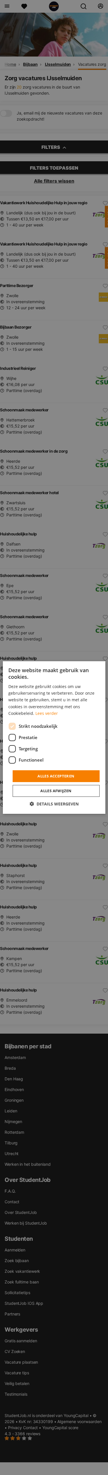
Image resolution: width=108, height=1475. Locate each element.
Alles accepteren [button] (55, 776)
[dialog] (54, 737)
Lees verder (46, 713)
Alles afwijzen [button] (56, 790)
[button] (54, 804)
